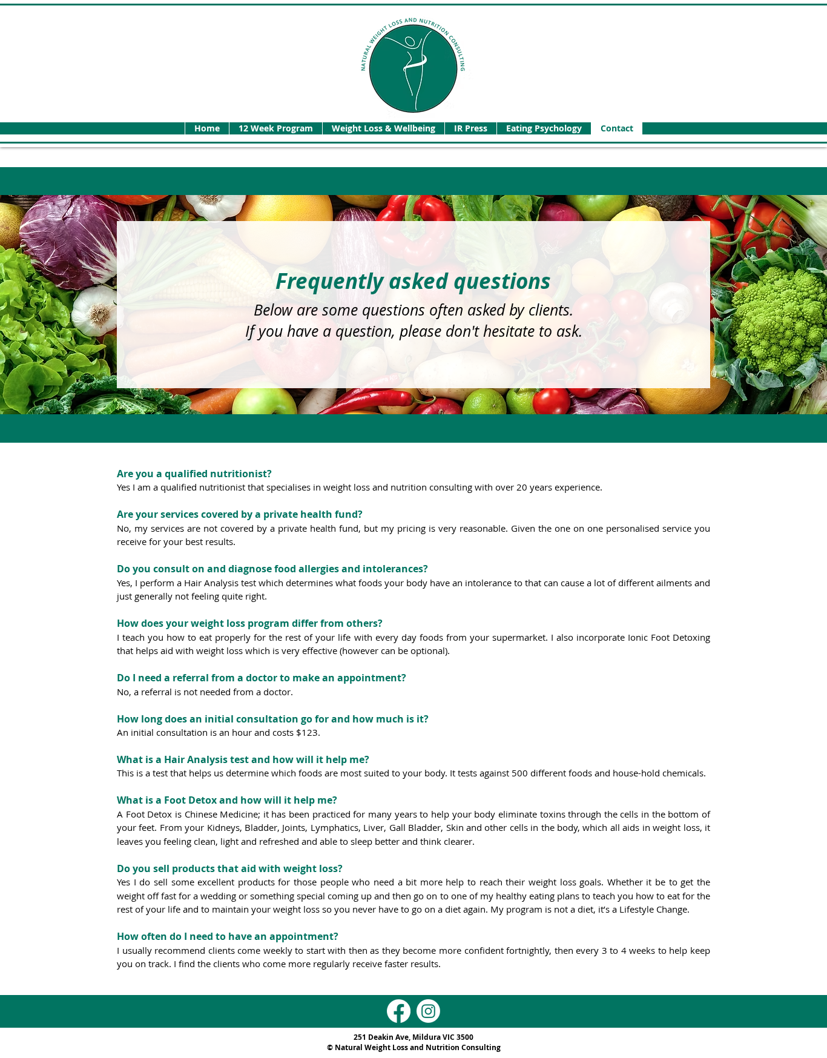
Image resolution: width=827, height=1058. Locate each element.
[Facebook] (398, 1011)
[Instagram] (428, 1011)
